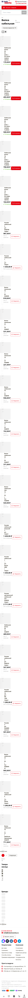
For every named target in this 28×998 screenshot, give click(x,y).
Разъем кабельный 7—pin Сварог (5, 260)
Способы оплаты (6, 955)
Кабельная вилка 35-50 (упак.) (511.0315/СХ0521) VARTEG (5, 54)
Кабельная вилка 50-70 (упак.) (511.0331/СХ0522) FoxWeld (5, 124)
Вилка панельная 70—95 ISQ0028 (5, 292)
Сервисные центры (21, 952)
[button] (2, 878)
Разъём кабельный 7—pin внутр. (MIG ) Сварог (5, 563)
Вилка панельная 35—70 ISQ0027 (5, 325)
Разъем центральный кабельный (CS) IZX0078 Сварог (5, 598)
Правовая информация (8, 957)
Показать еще (3, 851)
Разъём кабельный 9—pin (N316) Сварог (5, 798)
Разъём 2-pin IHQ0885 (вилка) (5, 726)
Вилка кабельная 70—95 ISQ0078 (5, 391)
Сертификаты (19, 950)
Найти (24, 12)
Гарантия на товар (7, 952)
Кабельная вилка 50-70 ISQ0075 (5, 628)
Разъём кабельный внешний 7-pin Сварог (5, 529)
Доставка (4, 948)
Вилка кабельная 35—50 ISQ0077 (5, 458)
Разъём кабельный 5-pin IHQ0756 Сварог (5, 227)
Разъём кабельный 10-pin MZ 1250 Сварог (5, 695)
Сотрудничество (20, 957)
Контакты (18, 959)
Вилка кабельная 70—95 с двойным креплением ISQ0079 (5, 833)
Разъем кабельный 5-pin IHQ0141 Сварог (5, 661)
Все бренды (3, 924)
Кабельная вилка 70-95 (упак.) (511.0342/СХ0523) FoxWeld (5, 159)
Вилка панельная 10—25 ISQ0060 (5, 358)
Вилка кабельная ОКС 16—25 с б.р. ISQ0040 (5, 493)
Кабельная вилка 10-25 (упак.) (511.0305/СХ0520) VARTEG (5, 194)
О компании (19, 948)
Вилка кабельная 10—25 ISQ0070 (5, 425)
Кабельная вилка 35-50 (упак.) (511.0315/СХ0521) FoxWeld (5, 89)
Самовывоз (5, 950)
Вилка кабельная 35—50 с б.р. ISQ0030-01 (5, 761)
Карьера (18, 955)
